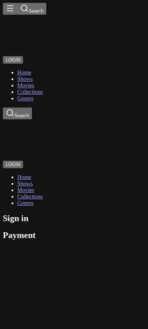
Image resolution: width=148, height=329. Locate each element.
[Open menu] (10, 9)
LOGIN (13, 60)
